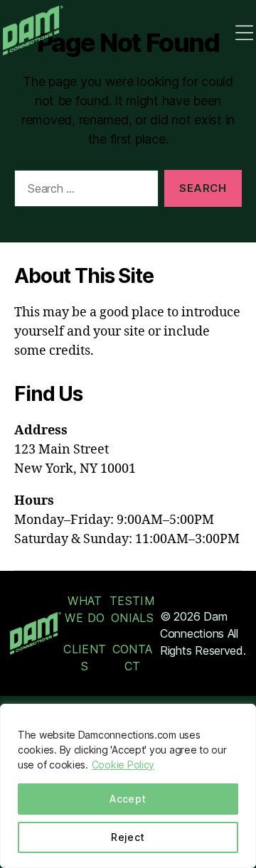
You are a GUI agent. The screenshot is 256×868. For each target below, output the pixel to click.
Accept (128, 799)
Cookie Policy (123, 765)
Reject (128, 837)
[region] (128, 786)
